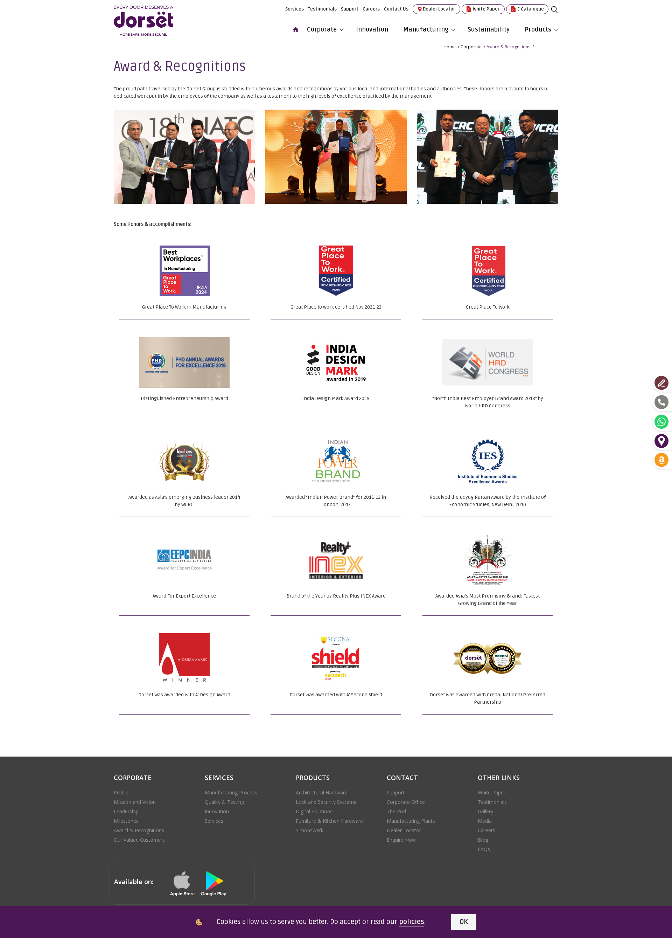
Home (449, 47)
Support (349, 9)
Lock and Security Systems (326, 802)
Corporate (322, 29)
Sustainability (489, 29)
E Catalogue (530, 9)
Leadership (126, 811)
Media (485, 821)
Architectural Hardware (322, 792)
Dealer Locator (439, 9)
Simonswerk (309, 830)
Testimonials (322, 9)
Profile (121, 792)
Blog (483, 839)
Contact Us (396, 9)
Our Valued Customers (139, 839)
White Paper (485, 9)
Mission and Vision (135, 802)
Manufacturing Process (231, 792)
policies (411, 922)
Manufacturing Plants (411, 821)
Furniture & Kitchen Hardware (329, 821)
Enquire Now (401, 839)
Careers (371, 9)
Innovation (372, 29)
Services (294, 9)
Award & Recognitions (139, 830)
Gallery (485, 811)
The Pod (396, 811)
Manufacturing (425, 29)
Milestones (126, 821)
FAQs (484, 849)
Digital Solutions (314, 811)
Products (538, 29)
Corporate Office (406, 802)
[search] (560, 15)
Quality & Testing (224, 802)
